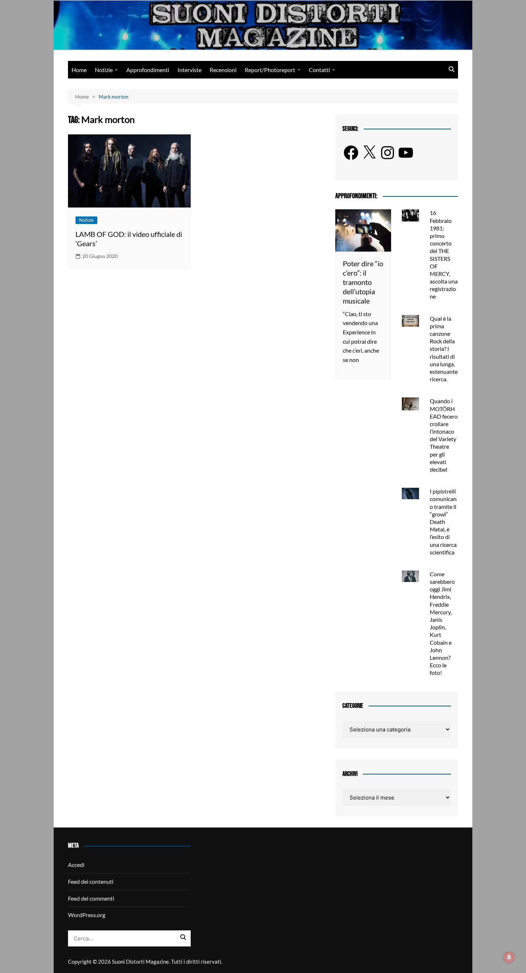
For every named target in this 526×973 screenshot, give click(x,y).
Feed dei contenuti (90, 881)
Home (79, 69)
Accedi (76, 864)
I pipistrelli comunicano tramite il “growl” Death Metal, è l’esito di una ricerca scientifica (443, 521)
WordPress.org (86, 914)
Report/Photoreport (270, 69)
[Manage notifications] (509, 957)
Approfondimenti (147, 69)
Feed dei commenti (91, 898)
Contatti (319, 69)
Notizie (104, 69)
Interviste (189, 69)
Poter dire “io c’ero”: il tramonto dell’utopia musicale (363, 282)
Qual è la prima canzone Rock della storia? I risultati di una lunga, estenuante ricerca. (444, 349)
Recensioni (223, 69)
